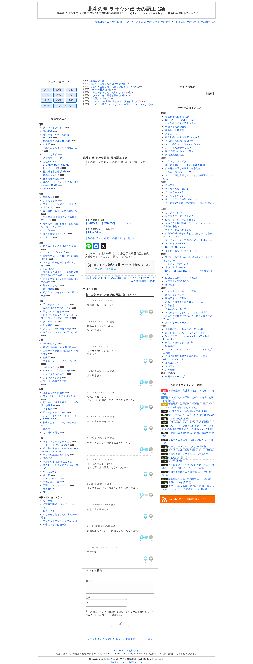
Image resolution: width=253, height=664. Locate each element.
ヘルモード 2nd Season (56, 445)
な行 (58, 95)
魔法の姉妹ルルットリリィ (179, 151)
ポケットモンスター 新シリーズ (60, 416)
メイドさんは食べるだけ (178, 147)
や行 (58, 100)
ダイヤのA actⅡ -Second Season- (184, 144)
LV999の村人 (50, 343)
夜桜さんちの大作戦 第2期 (179, 140)
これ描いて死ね (51, 432)
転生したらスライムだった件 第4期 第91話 (191, 415)
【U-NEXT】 (92, 223)
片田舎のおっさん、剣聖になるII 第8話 (111, 92)
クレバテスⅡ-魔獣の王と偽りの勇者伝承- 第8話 (116, 101)
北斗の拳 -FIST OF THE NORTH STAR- (186, 333)
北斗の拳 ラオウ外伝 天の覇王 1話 (105, 157)
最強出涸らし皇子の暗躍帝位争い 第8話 (189, 478)
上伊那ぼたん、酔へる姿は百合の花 (184, 329)
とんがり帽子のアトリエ (178, 172)
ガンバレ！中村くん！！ (178, 264)
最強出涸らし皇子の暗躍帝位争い (61, 211)
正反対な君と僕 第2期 (54, 171)
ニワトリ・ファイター (177, 161)
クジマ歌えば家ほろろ (177, 281)
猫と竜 (46, 475)
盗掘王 (46, 357)
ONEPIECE (49, 188)
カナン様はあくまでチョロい (180, 123)
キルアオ (170, 366)
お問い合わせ (136, 662)
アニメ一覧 (65, 105)
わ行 (46, 105)
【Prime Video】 (95, 232)
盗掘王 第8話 (97, 81)
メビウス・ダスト (52, 377)
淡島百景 (170, 305)
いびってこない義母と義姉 (57, 328)
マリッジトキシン (174, 196)
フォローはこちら (105, 269)
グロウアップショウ (53, 127)
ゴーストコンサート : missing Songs (185, 165)
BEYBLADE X (50, 419)
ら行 (71, 100)
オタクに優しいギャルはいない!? (182, 250)
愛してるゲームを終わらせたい (181, 199)
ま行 (46, 100)
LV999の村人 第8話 (178, 418)
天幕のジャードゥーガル (56, 485)
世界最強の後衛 (51, 178)
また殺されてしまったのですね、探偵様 (186, 312)
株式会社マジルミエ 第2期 (57, 141)
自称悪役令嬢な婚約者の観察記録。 (184, 168)
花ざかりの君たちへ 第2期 (57, 347)
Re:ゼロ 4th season (176, 247)
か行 (58, 89)
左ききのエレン (173, 212)
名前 (88, 597)
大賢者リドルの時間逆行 (178, 230)
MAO (45, 492)
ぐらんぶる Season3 (54, 252)
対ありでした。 (51, 285)
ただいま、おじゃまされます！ (181, 219)
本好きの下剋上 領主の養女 (57, 461)
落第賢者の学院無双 (53, 392)
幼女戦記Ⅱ (49, 325)
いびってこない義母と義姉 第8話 (108, 95)
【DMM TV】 (108, 223)
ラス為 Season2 (174, 192)
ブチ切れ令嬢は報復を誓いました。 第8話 (190, 450)
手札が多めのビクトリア (56, 304)
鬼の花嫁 (47, 131)
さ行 (71, 89)
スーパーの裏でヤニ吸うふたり (59, 381)
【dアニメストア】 (128, 223)
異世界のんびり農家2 (176, 189)
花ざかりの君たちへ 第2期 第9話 (107, 84)
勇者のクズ (171, 133)
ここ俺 (46, 230)
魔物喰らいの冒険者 (176, 298)
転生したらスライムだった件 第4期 (187, 446)
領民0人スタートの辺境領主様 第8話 (187, 411)
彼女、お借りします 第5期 (179, 342)
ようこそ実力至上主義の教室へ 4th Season (188, 240)
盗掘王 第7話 (175, 461)
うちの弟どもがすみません (57, 441)
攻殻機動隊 (49, 289)
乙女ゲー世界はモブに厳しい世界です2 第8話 (114, 87)
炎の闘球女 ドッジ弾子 (55, 234)
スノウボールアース (176, 322)
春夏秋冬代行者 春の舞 (177, 116)
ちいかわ (47, 500)
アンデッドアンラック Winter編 (60, 521)
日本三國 (170, 185)
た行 (46, 95)
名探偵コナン (50, 472)
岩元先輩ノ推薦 (51, 482)
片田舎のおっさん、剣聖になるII (60, 332)
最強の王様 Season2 (176, 267)
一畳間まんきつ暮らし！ (178, 126)
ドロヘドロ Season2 (176, 243)
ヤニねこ (47, 409)
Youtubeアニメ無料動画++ (126, 650)
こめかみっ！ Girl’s (175, 309)
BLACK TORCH (51, 478)
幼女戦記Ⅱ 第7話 (177, 457)
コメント (90, 581)
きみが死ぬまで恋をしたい (57, 308)
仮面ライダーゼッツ (53, 511)
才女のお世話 (50, 154)
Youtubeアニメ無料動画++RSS (187, 499)
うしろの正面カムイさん (56, 454)
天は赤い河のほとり (53, 311)
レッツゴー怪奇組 (52, 168)
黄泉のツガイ (50, 489)
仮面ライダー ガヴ (175, 376)
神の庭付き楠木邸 (174, 130)
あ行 (46, 89)
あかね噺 (170, 370)
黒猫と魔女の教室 (174, 154)
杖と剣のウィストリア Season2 (182, 137)
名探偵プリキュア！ (53, 158)
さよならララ (50, 200)
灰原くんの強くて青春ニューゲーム (184, 302)
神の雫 (46, 429)
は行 (71, 95)
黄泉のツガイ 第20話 (179, 482)
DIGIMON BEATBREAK (56, 165)
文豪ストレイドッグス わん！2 (59, 361)
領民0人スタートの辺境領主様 (59, 396)
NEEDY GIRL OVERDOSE (180, 120)
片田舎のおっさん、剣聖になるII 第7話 (189, 422)
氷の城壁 (170, 284)
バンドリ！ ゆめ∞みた (55, 374)
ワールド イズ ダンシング (56, 370)
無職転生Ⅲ (49, 197)
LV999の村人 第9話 (100, 89)
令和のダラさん (51, 367)
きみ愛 (46, 144)
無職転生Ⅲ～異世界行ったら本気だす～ (189, 454)
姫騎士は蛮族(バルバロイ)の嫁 (181, 277)
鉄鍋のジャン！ (51, 175)
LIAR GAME (49, 269)
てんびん (47, 237)
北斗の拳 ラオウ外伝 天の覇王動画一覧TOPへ (111, 238)
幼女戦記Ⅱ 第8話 (99, 98)
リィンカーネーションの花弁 (180, 291)
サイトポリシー (118, 662)
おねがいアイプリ (52, 161)
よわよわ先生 (172, 363)
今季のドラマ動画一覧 (55, 524)
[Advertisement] (126, 51)
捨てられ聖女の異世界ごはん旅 (59, 246)
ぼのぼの (47, 458)
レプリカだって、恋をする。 (180, 216)
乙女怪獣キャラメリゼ (55, 412)
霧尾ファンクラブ (174, 295)
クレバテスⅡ (50, 321)
